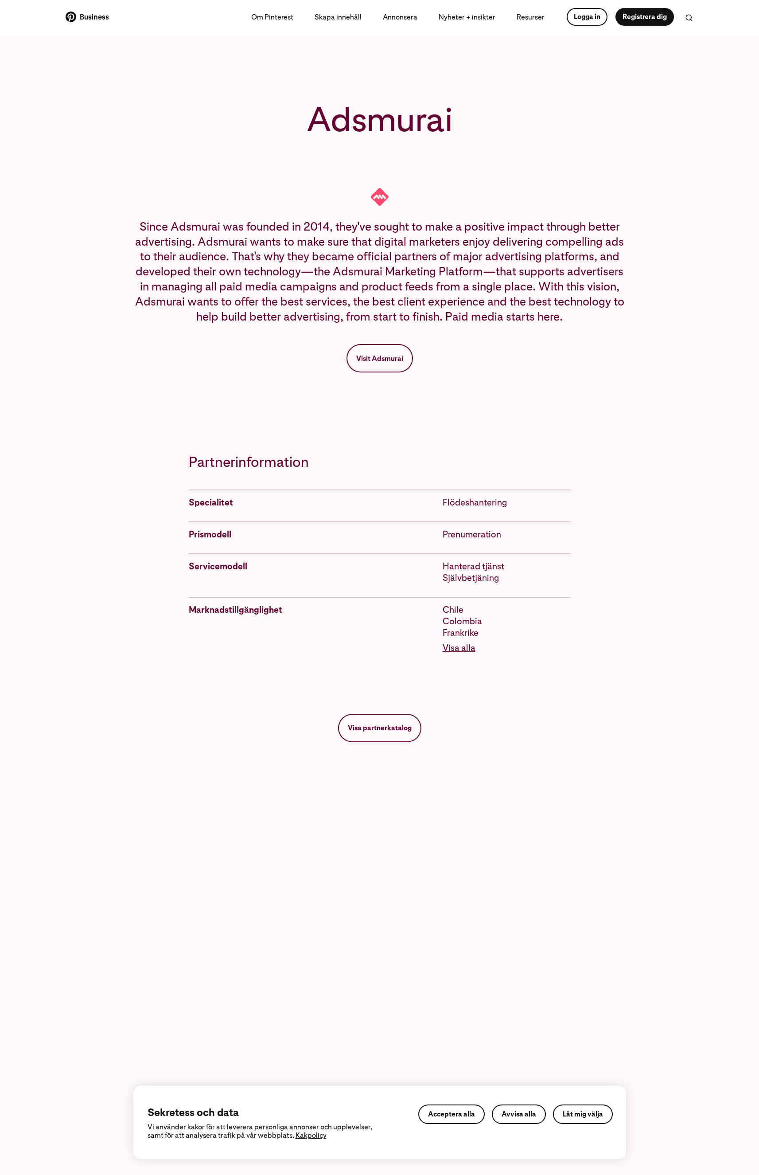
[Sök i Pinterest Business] (689, 18)
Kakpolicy (311, 1135)
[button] (506, 648)
